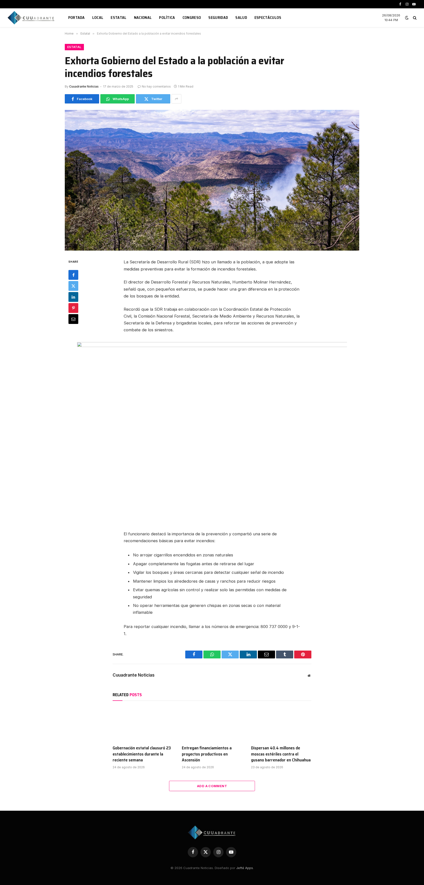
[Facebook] (73, 275)
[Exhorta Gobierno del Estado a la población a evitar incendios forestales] (212, 180)
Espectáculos (267, 17)
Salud (241, 17)
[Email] (73, 319)
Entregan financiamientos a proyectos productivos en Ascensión (207, 754)
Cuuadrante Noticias (84, 86)
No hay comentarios (156, 86)
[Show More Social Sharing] (176, 98)
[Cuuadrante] (31, 17)
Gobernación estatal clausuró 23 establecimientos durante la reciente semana (142, 754)
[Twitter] (73, 286)
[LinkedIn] (73, 297)
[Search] (414, 17)
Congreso (192, 17)
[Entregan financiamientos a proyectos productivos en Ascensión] (212, 724)
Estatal (118, 17)
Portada (76, 17)
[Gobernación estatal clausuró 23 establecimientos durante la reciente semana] (143, 724)
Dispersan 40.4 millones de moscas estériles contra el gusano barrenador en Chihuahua (281, 754)
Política (167, 17)
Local (98, 17)
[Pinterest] (73, 308)
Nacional (143, 17)
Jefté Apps (244, 868)
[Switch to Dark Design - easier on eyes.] (407, 18)
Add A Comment (212, 786)
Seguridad (218, 17)
